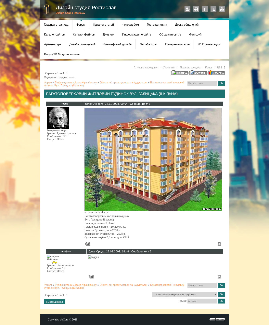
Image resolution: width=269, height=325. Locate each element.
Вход (196, 9)
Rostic (71, 78)
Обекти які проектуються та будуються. (123, 82)
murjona (66, 251)
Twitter (213, 9)
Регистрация (187, 9)
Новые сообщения (147, 67)
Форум (48, 82)
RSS (219, 67)
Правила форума (190, 67)
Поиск (208, 67)
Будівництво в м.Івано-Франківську (76, 82)
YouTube (222, 9)
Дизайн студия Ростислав (86, 7)
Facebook (205, 9)
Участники (169, 67)
